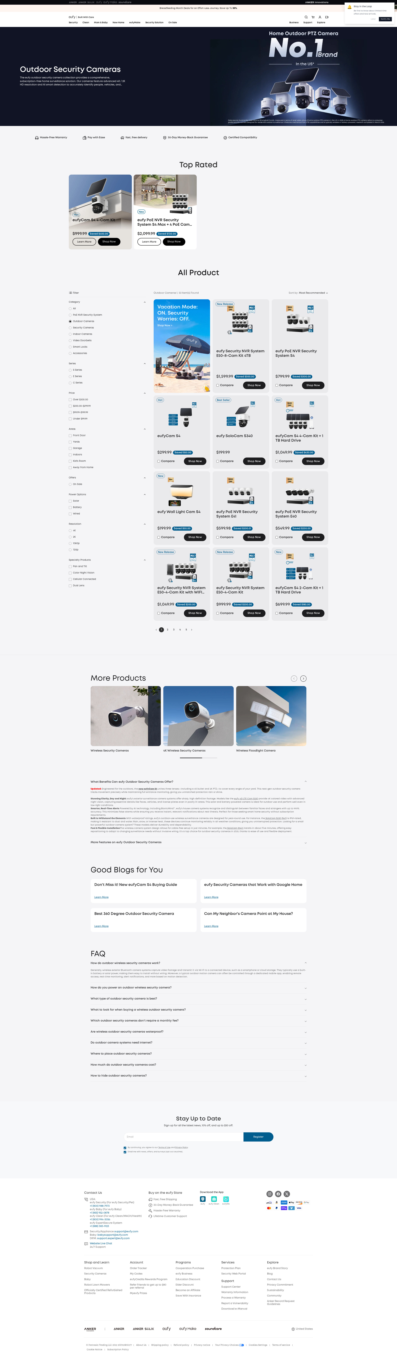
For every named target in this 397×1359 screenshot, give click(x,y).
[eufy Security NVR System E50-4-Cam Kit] (240, 569)
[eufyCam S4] (182, 417)
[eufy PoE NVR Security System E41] (240, 492)
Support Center (231, 1287)
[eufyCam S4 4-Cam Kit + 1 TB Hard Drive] (300, 417)
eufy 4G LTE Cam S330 (246, 799)
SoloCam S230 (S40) (276, 818)
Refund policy (181, 1345)
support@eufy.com (126, 1231)
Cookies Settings (258, 1345)
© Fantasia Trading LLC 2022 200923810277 (109, 1345)
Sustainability (275, 1290)
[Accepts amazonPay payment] (276, 1202)
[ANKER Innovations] (316, 2)
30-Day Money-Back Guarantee (173, 1205)
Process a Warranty (233, 1298)
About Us (141, 1345)
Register (258, 1137)
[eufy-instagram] (269, 1194)
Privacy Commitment (280, 1285)
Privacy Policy (181, 1147)
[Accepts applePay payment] (291, 1202)
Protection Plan (231, 1268)
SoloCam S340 (235, 828)
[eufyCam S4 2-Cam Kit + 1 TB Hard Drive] (300, 569)
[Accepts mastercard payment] (269, 1208)
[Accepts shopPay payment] (284, 1208)
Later (373, 19)
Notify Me (385, 19)
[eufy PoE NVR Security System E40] (300, 492)
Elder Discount (185, 1285)
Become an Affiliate (188, 1290)
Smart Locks (80, 347)
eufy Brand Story (277, 1268)
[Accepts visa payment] (299, 1208)
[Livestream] (326, 17)
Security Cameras (83, 328)
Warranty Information (234, 1292)
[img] (269, 1202)
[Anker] (73, 2)
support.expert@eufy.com (113, 1238)
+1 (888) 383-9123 (99, 1226)
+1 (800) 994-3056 (100, 1219)
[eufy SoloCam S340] (240, 417)
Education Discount (188, 1279)
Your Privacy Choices (227, 1345)
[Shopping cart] (313, 17)
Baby (87, 1279)
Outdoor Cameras (83, 321)
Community (274, 1296)
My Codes (136, 1274)
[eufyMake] (110, 2)
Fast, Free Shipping (165, 1199)
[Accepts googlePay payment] (306, 1202)
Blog (270, 1274)
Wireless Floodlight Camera (256, 750)
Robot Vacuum (93, 1268)
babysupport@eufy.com (112, 1235)
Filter (76, 293)
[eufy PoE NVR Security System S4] (300, 326)
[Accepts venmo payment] (291, 1208)
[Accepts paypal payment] (276, 1208)
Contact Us (274, 1279)
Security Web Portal (233, 1274)
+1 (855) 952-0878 (99, 1213)
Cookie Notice (94, 1350)
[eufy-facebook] (278, 1194)
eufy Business (184, 1274)
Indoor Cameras (82, 334)
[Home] (81, 17)
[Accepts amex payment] (284, 1202)
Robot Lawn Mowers (97, 1285)
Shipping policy (160, 1345)
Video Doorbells (82, 341)
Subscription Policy (118, 1350)
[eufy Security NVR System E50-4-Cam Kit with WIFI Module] (182, 569)
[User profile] (319, 17)
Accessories (80, 353)
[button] (109, 242)
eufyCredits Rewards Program (148, 1279)
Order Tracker (138, 1268)
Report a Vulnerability (234, 1303)
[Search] (306, 17)
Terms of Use (164, 1147)
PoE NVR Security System (87, 315)
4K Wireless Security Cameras (184, 750)
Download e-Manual (234, 1309)
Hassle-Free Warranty (166, 1211)
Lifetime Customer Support (170, 1216)
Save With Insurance (188, 1296)
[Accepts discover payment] (299, 1202)
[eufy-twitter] (287, 1194)
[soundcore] (125, 2)
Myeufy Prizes (138, 1293)
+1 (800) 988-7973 (100, 1206)
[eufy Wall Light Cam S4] (182, 492)
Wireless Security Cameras (110, 750)
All (74, 309)
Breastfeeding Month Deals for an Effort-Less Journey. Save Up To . (198, 8)
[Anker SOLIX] (86, 2)
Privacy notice (202, 1345)
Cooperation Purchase (190, 1268)
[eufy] (99, 2)
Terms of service (281, 1345)
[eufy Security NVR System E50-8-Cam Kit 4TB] (240, 326)
